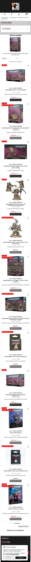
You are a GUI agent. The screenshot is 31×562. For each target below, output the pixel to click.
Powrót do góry (24, 526)
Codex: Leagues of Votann (15, 509)
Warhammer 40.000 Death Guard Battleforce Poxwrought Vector (15, 319)
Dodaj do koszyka (16, 100)
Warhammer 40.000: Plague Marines (15, 90)
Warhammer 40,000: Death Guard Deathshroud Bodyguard (15, 204)
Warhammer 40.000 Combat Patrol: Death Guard (15, 281)
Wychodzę (8, 557)
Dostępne (10, 58)
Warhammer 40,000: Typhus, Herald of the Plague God (15, 243)
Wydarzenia (6, 28)
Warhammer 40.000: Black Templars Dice (16, 471)
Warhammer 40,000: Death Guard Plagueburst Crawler (15, 128)
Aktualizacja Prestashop (15, 560)
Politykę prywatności (13, 554)
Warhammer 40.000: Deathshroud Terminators (16, 395)
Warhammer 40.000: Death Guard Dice (15, 356)
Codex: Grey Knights (16, 433)
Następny (18, 523)
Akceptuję (21, 557)
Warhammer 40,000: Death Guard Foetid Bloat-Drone (15, 166)
